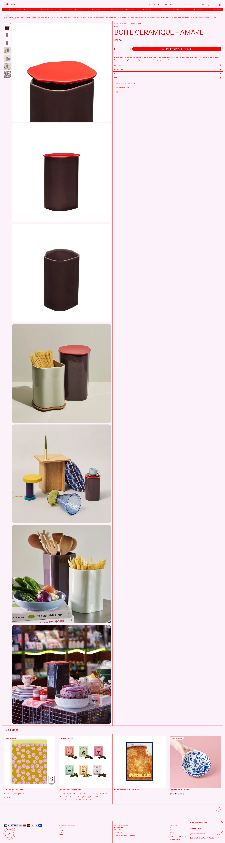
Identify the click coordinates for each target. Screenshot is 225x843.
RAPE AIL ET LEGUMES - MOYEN (195, 769)
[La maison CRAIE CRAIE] (9, 5)
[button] (203, 5)
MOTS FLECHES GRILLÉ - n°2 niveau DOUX (140, 769)
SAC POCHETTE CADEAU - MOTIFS (29, 769)
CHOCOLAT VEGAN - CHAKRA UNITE (84, 769)
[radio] (9, 794)
